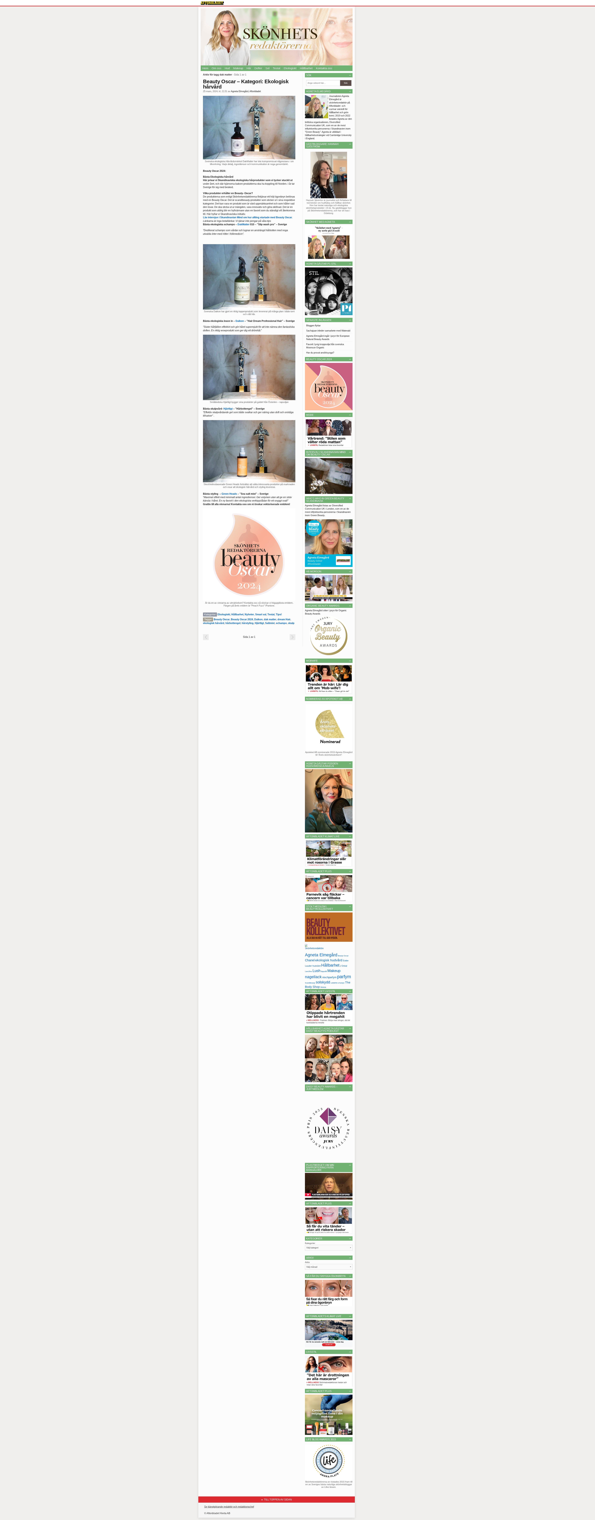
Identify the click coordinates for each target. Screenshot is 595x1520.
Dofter (258, 68)
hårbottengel (232, 623)
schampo (281, 623)
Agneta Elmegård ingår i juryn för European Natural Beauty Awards (328, 337)
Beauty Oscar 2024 (242, 619)
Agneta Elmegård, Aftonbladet (246, 91)
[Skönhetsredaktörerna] (314, 948)
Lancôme (308, 971)
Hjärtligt (228, 408)
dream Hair (284, 619)
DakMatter (243, 224)
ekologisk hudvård (328, 960)
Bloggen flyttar (313, 325)
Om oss (216, 68)
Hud (227, 68)
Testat (276, 68)
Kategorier (310, 1243)
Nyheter (249, 614)
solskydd (323, 982)
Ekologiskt (290, 68)
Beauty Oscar (222, 619)
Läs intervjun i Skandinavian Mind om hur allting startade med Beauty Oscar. (247, 217)
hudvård (317, 966)
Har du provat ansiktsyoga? (320, 352)
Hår (249, 68)
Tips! (279, 614)
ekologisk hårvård (213, 623)
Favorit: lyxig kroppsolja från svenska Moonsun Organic (325, 346)
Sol (267, 68)
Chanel (310, 960)
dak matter (270, 619)
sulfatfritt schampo (337, 983)
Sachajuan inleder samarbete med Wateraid (328, 330)
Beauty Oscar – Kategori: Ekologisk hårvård (246, 84)
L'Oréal (343, 966)
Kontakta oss (324, 68)
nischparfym (329, 977)
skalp (291, 623)
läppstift (324, 971)
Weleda (323, 987)
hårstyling (247, 623)
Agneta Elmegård (321, 954)
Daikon (240, 321)
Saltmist (270, 623)
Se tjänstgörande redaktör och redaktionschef (229, 1506)
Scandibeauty (310, 983)
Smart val (260, 614)
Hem (205, 68)
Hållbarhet (306, 68)
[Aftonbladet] (212, 3)
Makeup (238, 68)
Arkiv (307, 1262)
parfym (344, 976)
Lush (316, 971)
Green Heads (229, 494)
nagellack (313, 977)
